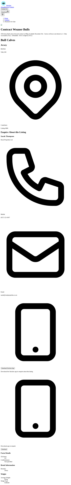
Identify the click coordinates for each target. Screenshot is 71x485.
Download (4, 12)
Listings (7, 20)
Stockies (8, 5)
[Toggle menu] (2, 14)
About (2, 7)
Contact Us (4, 9)
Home (6, 18)
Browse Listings (9, 7)
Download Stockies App (7, 368)
